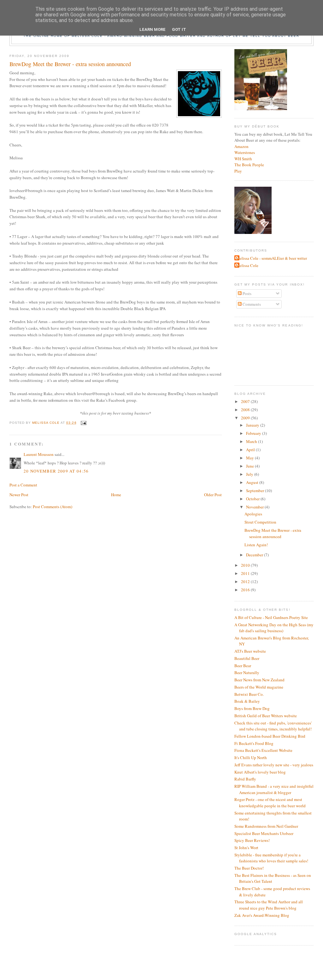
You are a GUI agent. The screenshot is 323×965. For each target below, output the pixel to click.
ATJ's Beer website (250, 651)
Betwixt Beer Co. (249, 694)
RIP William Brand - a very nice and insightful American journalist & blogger (274, 789)
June (250, 466)
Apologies (253, 514)
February (254, 433)
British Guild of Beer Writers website (265, 715)
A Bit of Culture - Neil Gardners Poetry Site (271, 617)
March (252, 441)
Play (238, 171)
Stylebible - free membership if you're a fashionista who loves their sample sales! (271, 858)
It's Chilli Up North (250, 757)
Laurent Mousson (39, 454)
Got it (179, 29)
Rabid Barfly (245, 779)
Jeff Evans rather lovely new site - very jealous (273, 765)
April (251, 449)
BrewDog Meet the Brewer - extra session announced (272, 533)
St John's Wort (246, 847)
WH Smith (243, 159)
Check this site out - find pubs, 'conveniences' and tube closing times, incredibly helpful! (273, 726)
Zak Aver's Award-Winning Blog (261, 915)
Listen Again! (256, 545)
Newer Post (18, 494)
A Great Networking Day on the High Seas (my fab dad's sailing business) (274, 628)
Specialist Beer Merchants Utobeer (263, 833)
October (253, 499)
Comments (251, 304)
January (253, 425)
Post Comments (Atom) (52, 506)
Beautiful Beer (246, 658)
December (255, 555)
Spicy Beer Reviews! (252, 840)
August (252, 482)
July (250, 474)
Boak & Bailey (247, 701)
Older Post (213, 494)
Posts (246, 293)
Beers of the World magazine (258, 687)
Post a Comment (23, 485)
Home (116, 494)
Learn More (152, 29)
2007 (246, 401)
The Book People (249, 164)
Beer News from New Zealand (259, 680)
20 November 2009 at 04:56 (56, 471)
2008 (246, 409)
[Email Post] (83, 422)
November (255, 507)
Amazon (241, 146)
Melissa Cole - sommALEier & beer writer (271, 258)
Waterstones (244, 152)
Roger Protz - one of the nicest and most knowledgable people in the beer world (270, 803)
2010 (246, 565)
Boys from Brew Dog (252, 708)
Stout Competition (260, 522)
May (250, 458)
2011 (246, 573)
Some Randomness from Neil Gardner (266, 826)
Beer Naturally (246, 672)
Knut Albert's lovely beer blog (260, 772)
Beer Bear (242, 665)
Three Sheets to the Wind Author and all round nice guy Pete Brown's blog (268, 905)
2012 (246, 581)
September (255, 490)
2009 (246, 418)
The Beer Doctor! (249, 868)
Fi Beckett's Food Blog (253, 743)
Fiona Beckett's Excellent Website (263, 750)
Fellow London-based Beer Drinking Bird (269, 736)
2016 (246, 590)
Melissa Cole (247, 265)
